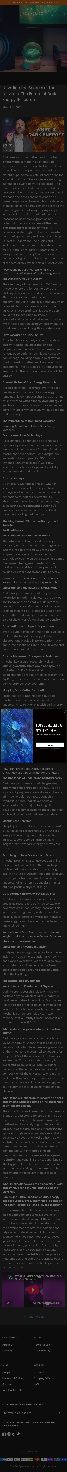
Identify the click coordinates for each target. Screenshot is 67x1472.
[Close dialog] (64, 711)
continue (50, 745)
